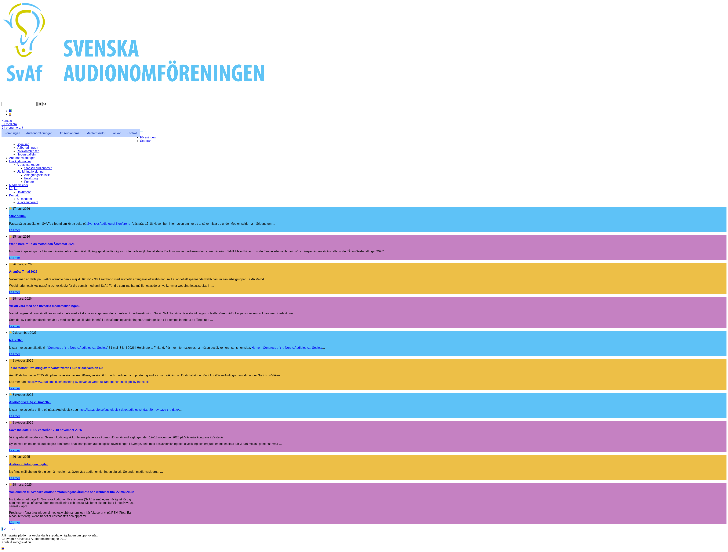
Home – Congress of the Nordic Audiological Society (287, 347)
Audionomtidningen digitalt (28, 464)
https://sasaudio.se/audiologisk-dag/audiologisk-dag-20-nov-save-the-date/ (129, 409)
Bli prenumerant (12, 127)
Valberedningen (27, 147)
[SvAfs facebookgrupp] (10, 114)
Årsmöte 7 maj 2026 (23, 271)
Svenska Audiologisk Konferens (108, 223)
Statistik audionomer (38, 168)
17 (12, 529)
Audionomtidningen (39, 133)
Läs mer (14, 230)
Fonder (29, 181)
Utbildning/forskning (30, 171)
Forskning (31, 178)
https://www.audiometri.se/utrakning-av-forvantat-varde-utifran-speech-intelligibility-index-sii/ (88, 381)
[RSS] (10, 110)
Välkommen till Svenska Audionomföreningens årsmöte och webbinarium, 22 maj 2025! (71, 492)
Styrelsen (23, 144)
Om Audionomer (69, 133)
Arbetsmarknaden (29, 164)
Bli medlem (9, 124)
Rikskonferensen (28, 151)
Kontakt (7, 120)
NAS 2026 (16, 340)
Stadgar (145, 140)
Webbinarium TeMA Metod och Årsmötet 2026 (42, 244)
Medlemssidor (95, 133)
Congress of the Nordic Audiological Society (77, 347)
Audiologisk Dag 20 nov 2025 (30, 402)
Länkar (116, 133)
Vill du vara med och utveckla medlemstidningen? (45, 306)
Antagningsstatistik (37, 175)
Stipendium (17, 216)
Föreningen (12, 133)
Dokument (24, 192)
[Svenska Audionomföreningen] (153, 100)
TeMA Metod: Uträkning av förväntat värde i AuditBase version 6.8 (56, 368)
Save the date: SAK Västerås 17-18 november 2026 (45, 430)
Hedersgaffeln (26, 154)
